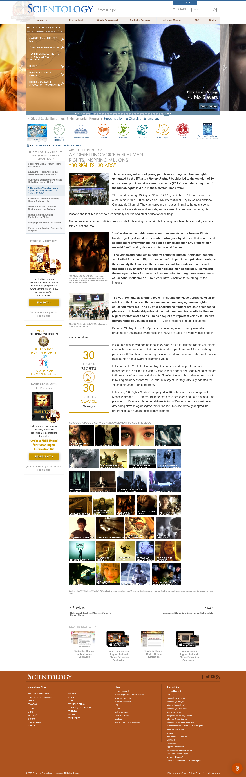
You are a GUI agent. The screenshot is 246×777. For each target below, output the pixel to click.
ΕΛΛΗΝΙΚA (72, 711)
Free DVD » (44, 302)
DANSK (31, 701)
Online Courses (121, 712)
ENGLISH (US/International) (40, 694)
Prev (79, 113)
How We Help (37, 139)
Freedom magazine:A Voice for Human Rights (44, 83)
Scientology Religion (175, 701)
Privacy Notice (173, 773)
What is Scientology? (107, 20)
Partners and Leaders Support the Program (45, 229)
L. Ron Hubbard (75, 20)
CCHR (183, 138)
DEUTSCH (32, 726)
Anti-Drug (143, 138)
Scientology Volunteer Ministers (180, 722)
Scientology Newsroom (177, 708)
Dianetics (171, 694)
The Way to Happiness (59, 139)
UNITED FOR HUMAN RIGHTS (66, 145)
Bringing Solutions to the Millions (44, 222)
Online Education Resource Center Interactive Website (42, 207)
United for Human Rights (177, 754)
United (33, 66)
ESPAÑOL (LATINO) (77, 704)
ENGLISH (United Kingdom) (40, 697)
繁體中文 (31, 719)
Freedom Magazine (207, 137)
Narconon (123, 138)
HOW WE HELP (40, 145)
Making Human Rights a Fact (43, 39)
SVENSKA (72, 701)
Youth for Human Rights (177, 757)
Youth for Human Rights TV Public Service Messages (44, 56)
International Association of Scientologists (185, 726)
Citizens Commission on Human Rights (184, 761)
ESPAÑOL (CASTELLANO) (79, 708)
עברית (31, 708)
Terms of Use (202, 773)
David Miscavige (174, 712)
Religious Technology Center (179, 715)
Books (212, 20)
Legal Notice (214, 773)
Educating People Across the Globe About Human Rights (43, 173)
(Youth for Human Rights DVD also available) (44, 314)
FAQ (197, 20)
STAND (170, 733)
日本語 (30, 712)
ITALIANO (72, 715)
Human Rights (163, 138)
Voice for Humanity (123, 698)
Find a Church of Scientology (127, 722)
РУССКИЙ (32, 715)
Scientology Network (176, 698)
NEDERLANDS (34, 722)
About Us (42, 20)
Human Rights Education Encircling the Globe (40, 216)
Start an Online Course (177, 719)
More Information (122, 715)
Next (166, 113)
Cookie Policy (188, 773)
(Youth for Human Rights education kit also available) (44, 468)
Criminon (103, 138)
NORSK (71, 697)
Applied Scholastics (80, 138)
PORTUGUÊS (74, 718)
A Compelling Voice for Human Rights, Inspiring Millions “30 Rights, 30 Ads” (43, 190)
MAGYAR (72, 694)
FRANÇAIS (32, 704)
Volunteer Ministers (173, 20)
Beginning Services (140, 20)
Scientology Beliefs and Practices (129, 694)
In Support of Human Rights (41, 74)
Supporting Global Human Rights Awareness (44, 165)
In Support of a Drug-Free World (181, 750)
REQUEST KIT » (44, 456)
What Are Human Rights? (44, 47)
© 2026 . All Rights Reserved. (54, 773)
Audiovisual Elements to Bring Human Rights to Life (43, 200)
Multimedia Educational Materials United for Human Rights (45, 181)
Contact (118, 719)
